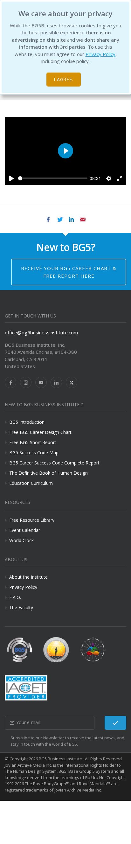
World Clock (21, 540)
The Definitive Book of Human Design (48, 473)
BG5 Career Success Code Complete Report (54, 463)
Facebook (48, 219)
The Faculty (21, 607)
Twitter (60, 219)
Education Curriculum (31, 483)
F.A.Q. (15, 597)
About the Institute (28, 577)
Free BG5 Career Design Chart (40, 432)
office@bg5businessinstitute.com (41, 332)
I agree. (64, 79)
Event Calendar (24, 530)
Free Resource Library (31, 520)
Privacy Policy (100, 54)
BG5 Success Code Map (34, 453)
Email (83, 219)
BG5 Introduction (27, 422)
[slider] (52, 178)
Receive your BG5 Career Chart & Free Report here (68, 272)
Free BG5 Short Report (32, 442)
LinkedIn (71, 219)
